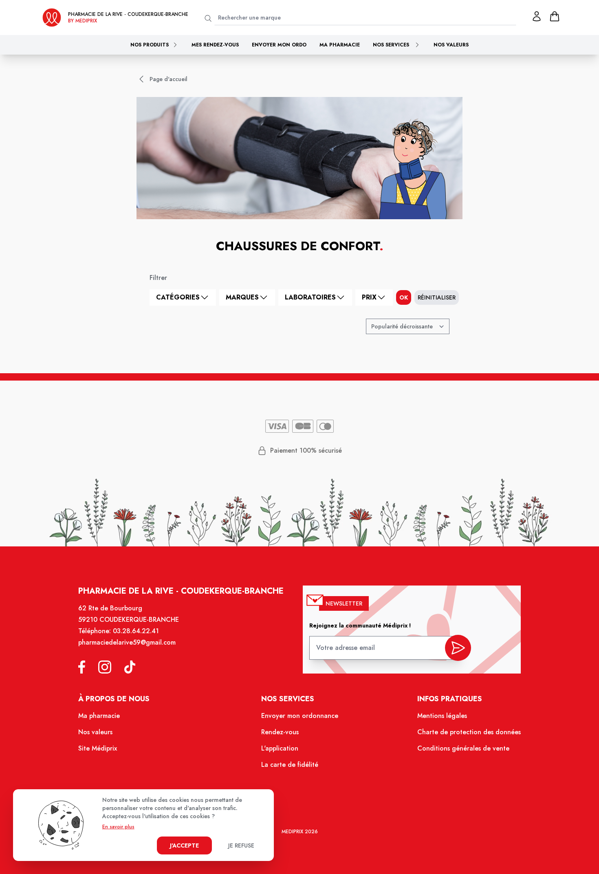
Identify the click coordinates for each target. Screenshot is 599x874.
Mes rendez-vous (215, 44)
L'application (279, 748)
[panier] (554, 16)
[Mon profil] (536, 16)
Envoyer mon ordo (279, 44)
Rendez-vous (280, 732)
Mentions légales (442, 715)
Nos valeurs (451, 44)
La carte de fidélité (289, 764)
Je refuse (241, 845)
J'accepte (184, 845)
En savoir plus (118, 826)
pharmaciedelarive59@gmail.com (127, 642)
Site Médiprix (97, 748)
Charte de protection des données (469, 732)
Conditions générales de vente (463, 748)
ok (403, 297)
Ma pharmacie (339, 44)
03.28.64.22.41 (136, 631)
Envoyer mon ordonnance (299, 715)
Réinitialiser (437, 297)
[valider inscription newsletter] (458, 648)
